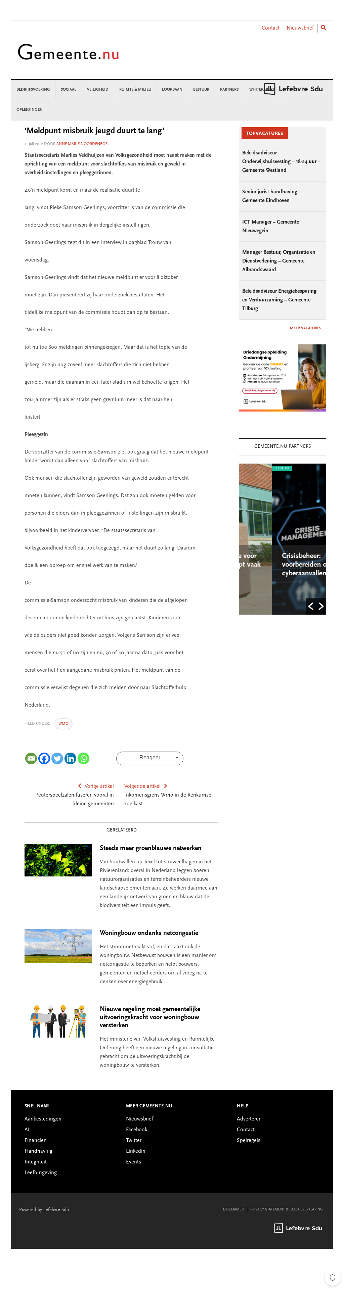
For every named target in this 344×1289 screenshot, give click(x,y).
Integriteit (36, 1162)
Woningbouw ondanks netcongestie (149, 933)
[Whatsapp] (83, 758)
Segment (252, 468)
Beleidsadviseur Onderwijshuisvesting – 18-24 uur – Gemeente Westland (281, 161)
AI (27, 1130)
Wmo (63, 724)
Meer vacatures (305, 328)
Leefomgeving (41, 1173)
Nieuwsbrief (300, 28)
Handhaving (38, 1151)
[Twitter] (57, 758)
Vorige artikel (99, 786)
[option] (286, 539)
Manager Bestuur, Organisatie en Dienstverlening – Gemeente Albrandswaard (278, 261)
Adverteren (249, 1119)
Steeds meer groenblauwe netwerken (151, 848)
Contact (271, 28)
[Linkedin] (70, 758)
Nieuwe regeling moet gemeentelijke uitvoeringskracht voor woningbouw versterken (150, 1017)
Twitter (133, 1140)
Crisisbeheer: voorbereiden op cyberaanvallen (277, 565)
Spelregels (248, 1140)
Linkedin (135, 1151)
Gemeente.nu (68, 56)
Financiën (36, 1140)
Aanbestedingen (43, 1119)
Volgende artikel (142, 786)
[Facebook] (44, 758)
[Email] (31, 758)
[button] (311, 606)
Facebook (136, 1130)
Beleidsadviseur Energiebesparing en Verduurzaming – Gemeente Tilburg (279, 300)
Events (133, 1162)
